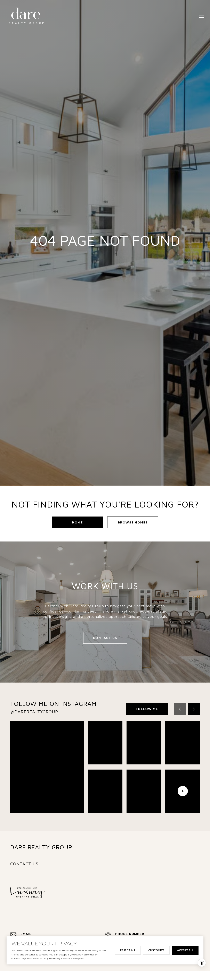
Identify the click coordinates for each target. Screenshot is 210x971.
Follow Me (147, 709)
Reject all (128, 950)
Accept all (185, 950)
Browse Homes (133, 522)
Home (77, 522)
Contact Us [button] (105, 638)
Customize (156, 950)
